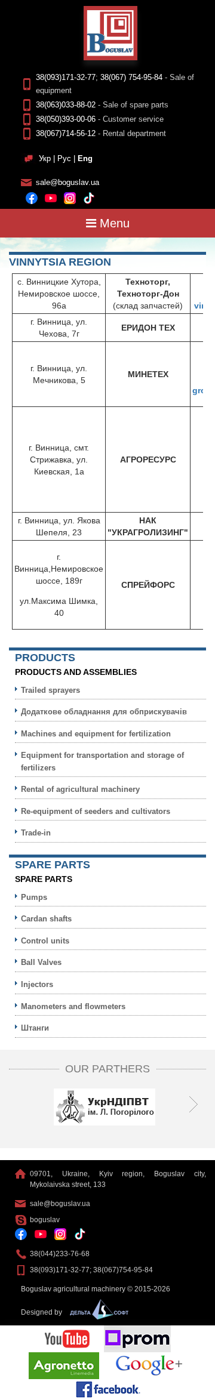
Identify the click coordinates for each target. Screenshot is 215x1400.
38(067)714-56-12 (66, 133)
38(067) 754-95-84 (131, 77)
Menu (113, 223)
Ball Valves (41, 962)
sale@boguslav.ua (67, 182)
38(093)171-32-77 (66, 77)
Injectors (37, 984)
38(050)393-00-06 (66, 119)
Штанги (35, 1027)
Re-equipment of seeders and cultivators (95, 811)
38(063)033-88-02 (66, 104)
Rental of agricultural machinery (80, 789)
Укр (45, 158)
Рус (64, 158)
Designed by (42, 1312)
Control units (45, 940)
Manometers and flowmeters (73, 1006)
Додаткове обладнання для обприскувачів (104, 711)
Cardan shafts (46, 918)
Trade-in (36, 832)
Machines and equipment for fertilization (96, 733)
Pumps (34, 897)
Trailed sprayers (50, 690)
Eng (85, 158)
